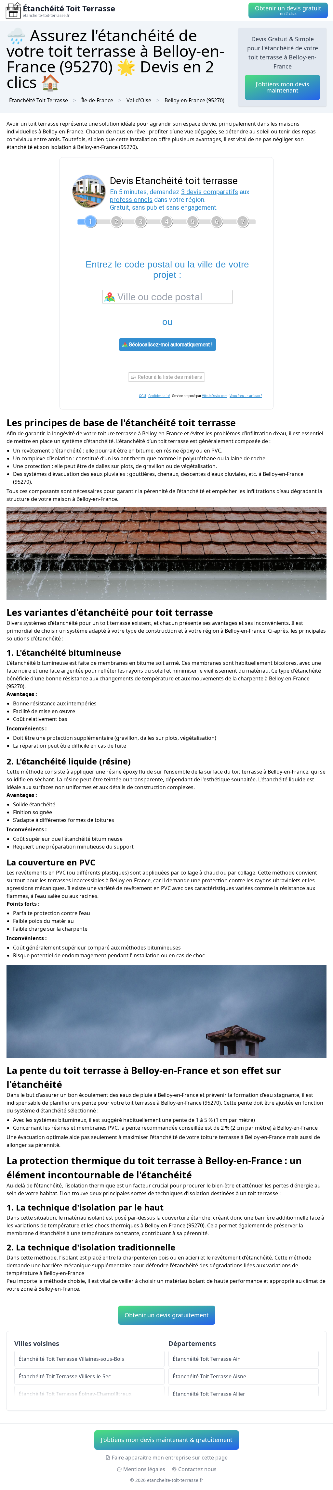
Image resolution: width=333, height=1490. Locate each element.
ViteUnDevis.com (214, 396)
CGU (142, 396)
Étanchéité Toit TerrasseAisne (209, 1376)
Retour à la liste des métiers (169, 377)
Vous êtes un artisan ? (246, 396)
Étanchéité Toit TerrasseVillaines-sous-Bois (71, 1358)
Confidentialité (159, 396)
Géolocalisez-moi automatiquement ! (170, 344)
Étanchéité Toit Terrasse (38, 100)
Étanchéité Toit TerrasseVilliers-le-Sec (65, 1376)
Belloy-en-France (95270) (194, 100)
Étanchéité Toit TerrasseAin (207, 1358)
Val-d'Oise (139, 100)
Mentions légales (144, 1469)
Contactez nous (197, 1469)
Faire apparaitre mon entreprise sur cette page (170, 1457)
